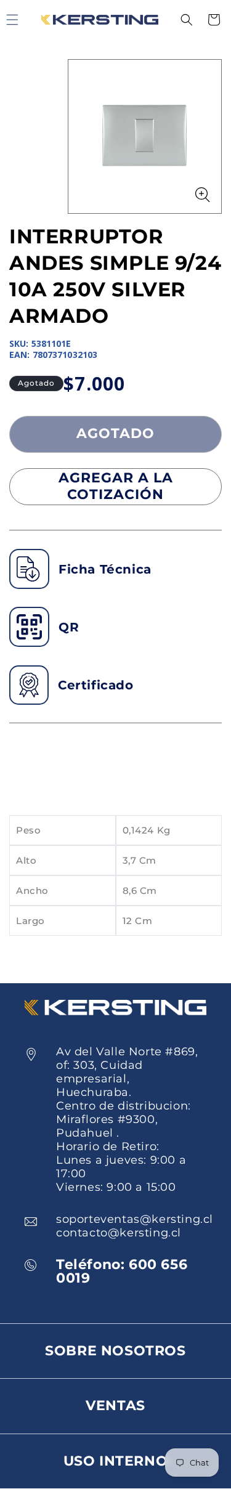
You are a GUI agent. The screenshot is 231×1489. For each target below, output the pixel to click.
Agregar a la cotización (116, 485)
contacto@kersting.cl (118, 1232)
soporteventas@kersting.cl (134, 1219)
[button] (186, 19)
